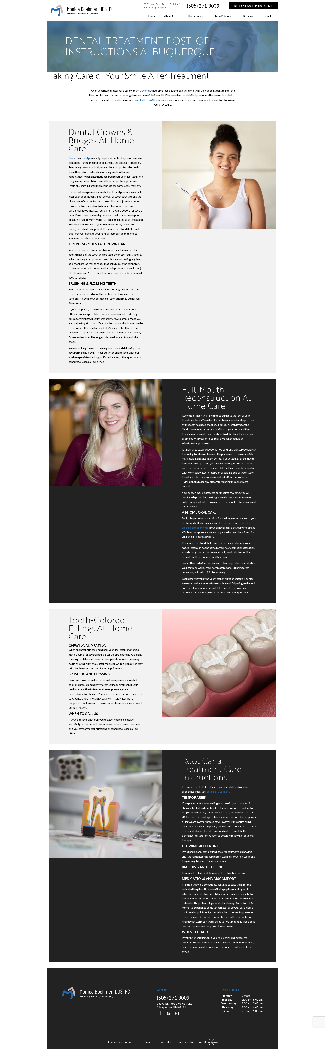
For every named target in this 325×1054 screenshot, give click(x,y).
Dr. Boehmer (143, 90)
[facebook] (160, 1013)
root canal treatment (217, 791)
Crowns (73, 158)
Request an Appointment (253, 5)
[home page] (82, 10)
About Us (169, 15)
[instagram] (177, 1013)
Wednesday (229, 1003)
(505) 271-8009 (203, 6)
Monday (226, 995)
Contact (266, 15)
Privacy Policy (165, 1042)
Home (152, 15)
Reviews (248, 15)
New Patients (223, 15)
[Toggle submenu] (177, 16)
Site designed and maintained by (193, 1042)
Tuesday (226, 999)
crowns (86, 167)
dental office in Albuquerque (150, 99)
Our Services (195, 15)
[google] (168, 1013)
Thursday (227, 1007)
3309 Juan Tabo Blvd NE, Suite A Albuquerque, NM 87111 (162, 6)
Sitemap (147, 1042)
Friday (225, 1010)
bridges (87, 158)
